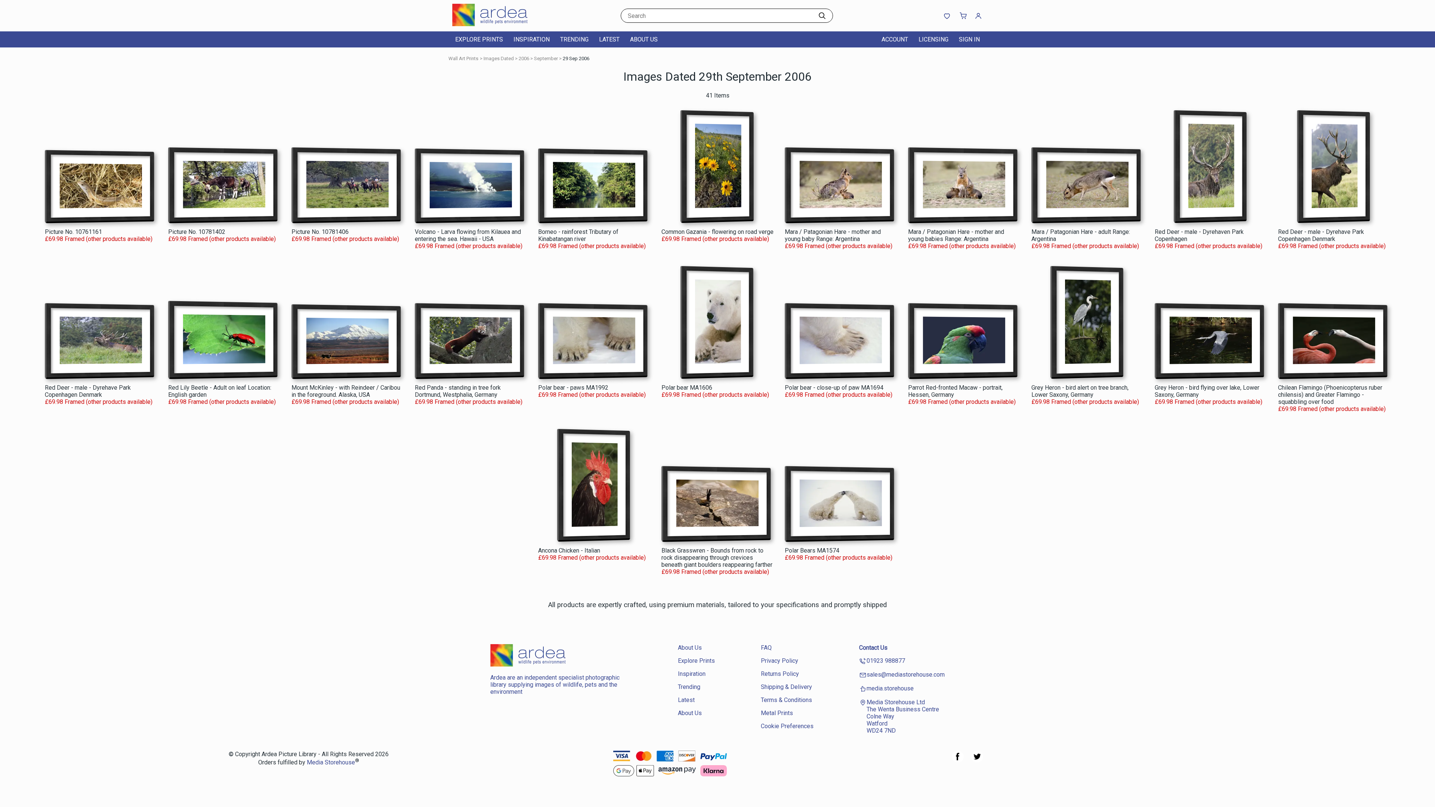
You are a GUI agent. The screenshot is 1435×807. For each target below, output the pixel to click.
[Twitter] (977, 760)
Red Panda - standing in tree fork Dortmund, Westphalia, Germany (458, 391)
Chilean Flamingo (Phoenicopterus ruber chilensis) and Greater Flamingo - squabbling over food (1330, 394)
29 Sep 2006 (576, 58)
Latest (609, 39)
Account (895, 39)
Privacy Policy (779, 660)
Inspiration (531, 39)
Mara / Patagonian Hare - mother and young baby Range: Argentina (833, 235)
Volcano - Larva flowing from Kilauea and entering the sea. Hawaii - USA (468, 235)
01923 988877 (886, 660)
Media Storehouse (331, 762)
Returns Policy (780, 673)
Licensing (933, 39)
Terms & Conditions (786, 700)
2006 (524, 58)
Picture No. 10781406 (320, 231)
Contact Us (873, 647)
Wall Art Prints (463, 58)
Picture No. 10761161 (73, 231)
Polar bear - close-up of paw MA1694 (834, 387)
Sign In (969, 39)
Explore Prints (479, 39)
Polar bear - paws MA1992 (573, 387)
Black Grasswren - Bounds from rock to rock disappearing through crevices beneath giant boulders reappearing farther (716, 557)
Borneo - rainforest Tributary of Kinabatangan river (578, 235)
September (546, 58)
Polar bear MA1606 (686, 387)
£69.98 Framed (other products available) (98, 238)
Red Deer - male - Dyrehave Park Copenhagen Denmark (1321, 235)
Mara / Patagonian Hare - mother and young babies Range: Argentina (956, 235)
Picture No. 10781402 (196, 231)
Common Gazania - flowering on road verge (717, 231)
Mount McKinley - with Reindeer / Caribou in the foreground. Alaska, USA (345, 391)
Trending (574, 39)
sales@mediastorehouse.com (906, 674)
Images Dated (499, 58)
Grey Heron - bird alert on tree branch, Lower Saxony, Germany (1080, 391)
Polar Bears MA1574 (812, 550)
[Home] (499, 24)
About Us (644, 39)
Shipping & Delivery (786, 686)
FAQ (766, 647)
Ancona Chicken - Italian (569, 550)
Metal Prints (777, 713)
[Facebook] (958, 760)
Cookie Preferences (787, 726)
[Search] (822, 15)
